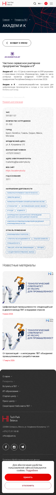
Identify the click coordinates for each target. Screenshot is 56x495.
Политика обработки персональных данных (21, 460)
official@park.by (9, 436)
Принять (28, 477)
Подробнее (32, 470)
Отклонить (28, 485)
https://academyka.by (15, 170)
